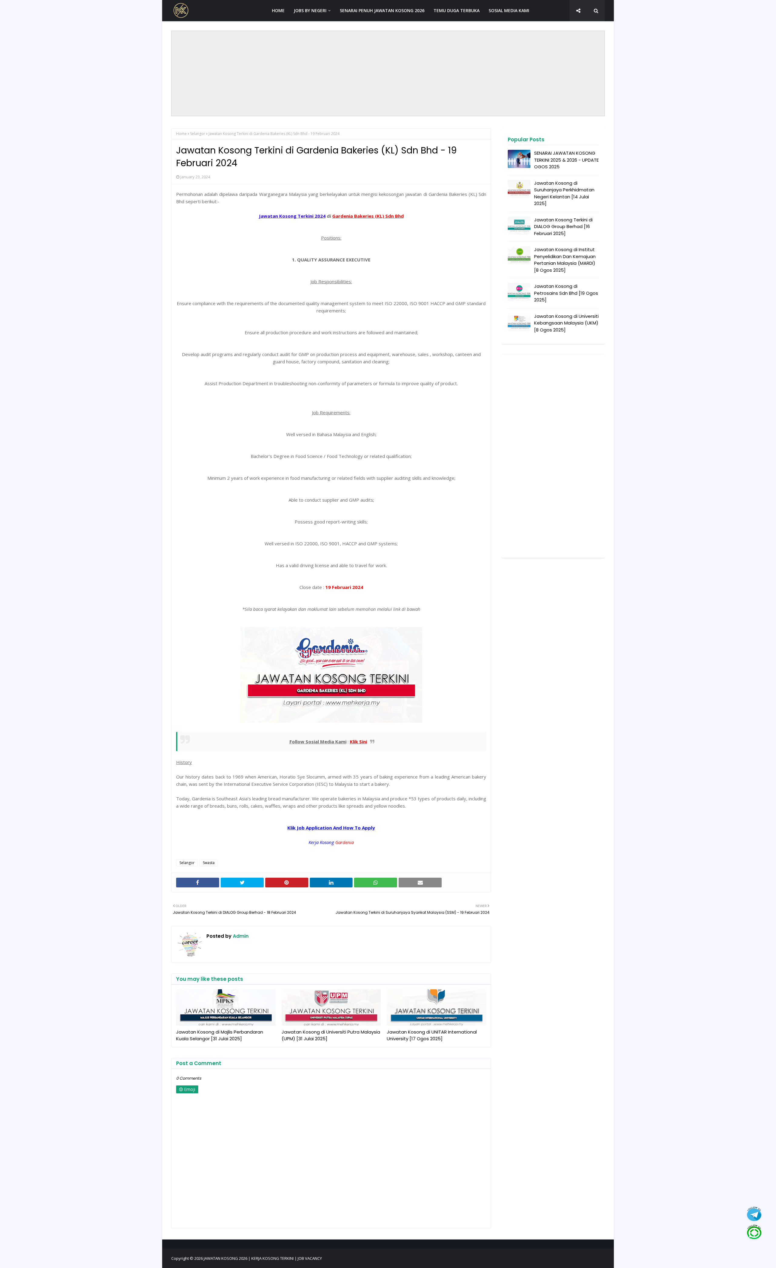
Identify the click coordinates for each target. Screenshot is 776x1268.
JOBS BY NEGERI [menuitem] (310, 10)
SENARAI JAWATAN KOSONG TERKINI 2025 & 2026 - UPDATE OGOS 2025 (566, 160)
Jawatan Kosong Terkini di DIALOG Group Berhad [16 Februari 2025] (563, 227)
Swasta (209, 862)
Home (181, 133)
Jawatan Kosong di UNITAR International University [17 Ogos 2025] (432, 1035)
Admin (240, 936)
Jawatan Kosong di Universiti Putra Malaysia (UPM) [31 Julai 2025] (331, 1035)
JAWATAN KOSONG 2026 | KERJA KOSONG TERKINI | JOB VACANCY (263, 1258)
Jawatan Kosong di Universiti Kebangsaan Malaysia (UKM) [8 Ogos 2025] (566, 323)
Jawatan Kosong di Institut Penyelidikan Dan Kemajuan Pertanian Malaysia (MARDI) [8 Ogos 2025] (565, 259)
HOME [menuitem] (278, 10)
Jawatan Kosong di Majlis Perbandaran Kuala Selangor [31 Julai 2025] (219, 1035)
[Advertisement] (388, 73)
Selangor (197, 133)
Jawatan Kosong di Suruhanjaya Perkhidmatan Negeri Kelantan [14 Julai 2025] (564, 193)
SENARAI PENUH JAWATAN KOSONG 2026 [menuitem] (382, 10)
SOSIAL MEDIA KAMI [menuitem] (509, 10)
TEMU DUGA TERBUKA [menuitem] (456, 10)
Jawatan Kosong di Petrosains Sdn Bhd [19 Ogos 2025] (566, 293)
